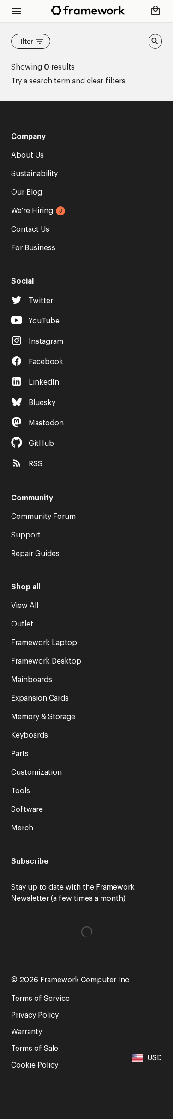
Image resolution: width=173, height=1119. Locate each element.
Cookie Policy (34, 1065)
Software (27, 809)
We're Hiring (32, 211)
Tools (20, 791)
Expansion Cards (40, 698)
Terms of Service (40, 998)
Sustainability (34, 173)
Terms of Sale (34, 1048)
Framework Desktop (46, 661)
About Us (27, 155)
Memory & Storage (43, 717)
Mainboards (31, 679)
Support (26, 535)
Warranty (26, 1032)
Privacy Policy (35, 1015)
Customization (36, 772)
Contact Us (30, 229)
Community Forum (43, 516)
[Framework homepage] (88, 10)
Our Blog (26, 192)
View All (24, 605)
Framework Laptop (44, 642)
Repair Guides (35, 553)
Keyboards (29, 735)
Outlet (22, 624)
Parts (20, 754)
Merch (22, 828)
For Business (33, 248)
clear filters (106, 81)
